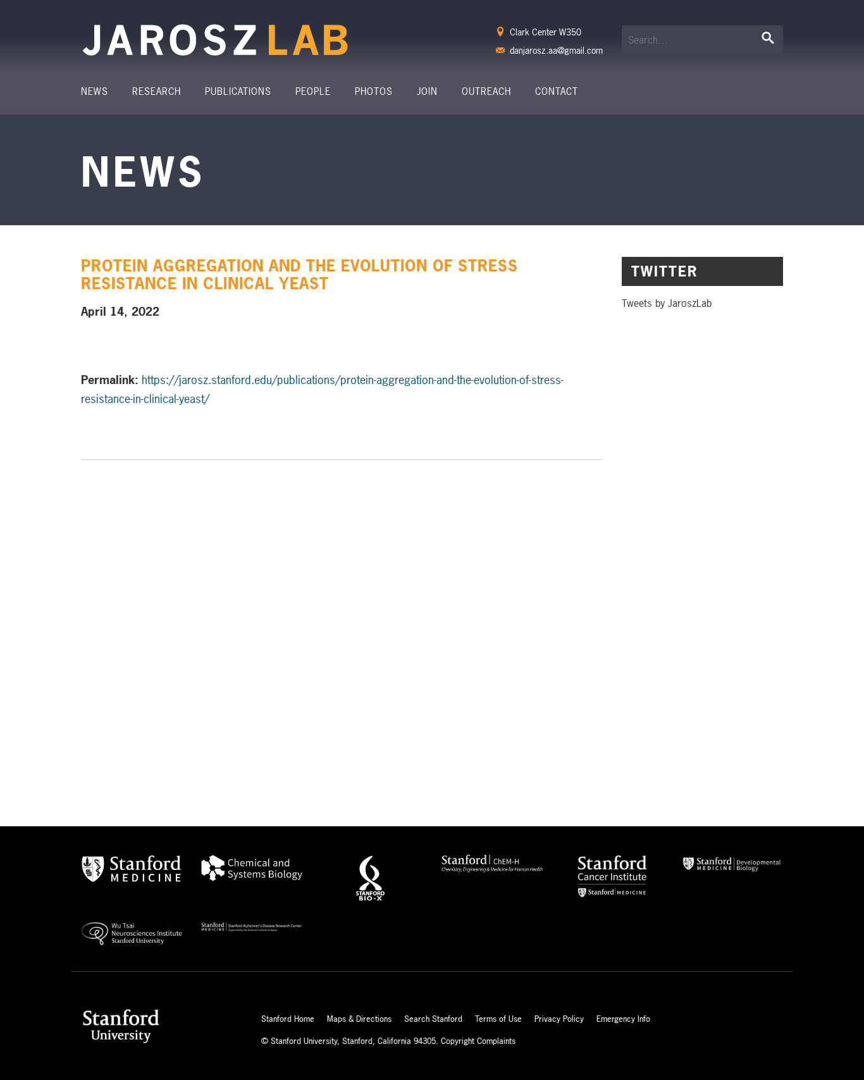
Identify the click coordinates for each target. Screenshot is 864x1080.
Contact (556, 91)
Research (156, 91)
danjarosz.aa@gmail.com (556, 50)
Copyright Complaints (478, 1040)
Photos (374, 91)
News (94, 91)
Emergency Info (623, 1018)
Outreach (486, 91)
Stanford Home (287, 1018)
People (313, 91)
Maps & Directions (359, 1018)
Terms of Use (498, 1018)
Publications (238, 91)
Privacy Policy (559, 1018)
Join (427, 91)
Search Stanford (433, 1018)
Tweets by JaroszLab (667, 303)
